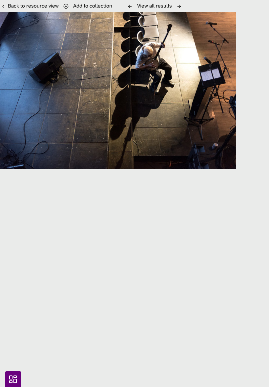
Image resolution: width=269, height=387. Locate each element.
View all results (154, 5)
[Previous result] (130, 6)
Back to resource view (33, 5)
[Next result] (179, 6)
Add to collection (91, 5)
